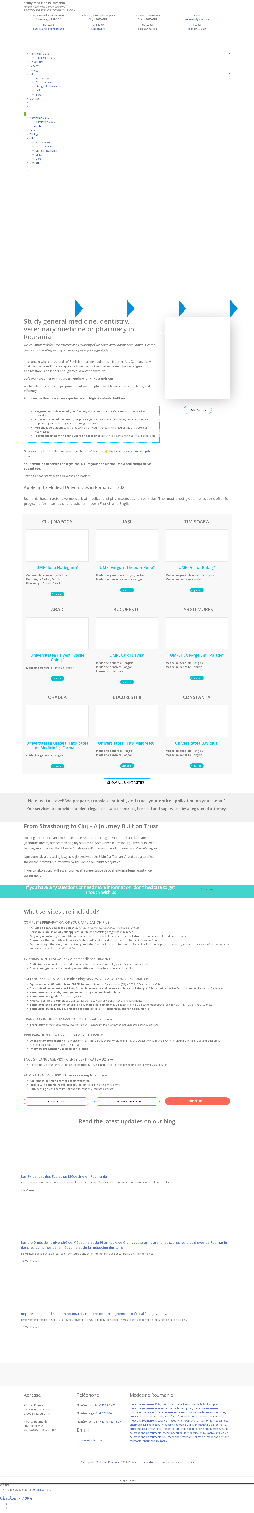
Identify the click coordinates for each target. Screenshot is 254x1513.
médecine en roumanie (211, 1412)
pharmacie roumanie (155, 1441)
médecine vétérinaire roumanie (186, 1437)
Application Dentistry (99, 334)
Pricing (34, 70)
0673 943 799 (57, 29)
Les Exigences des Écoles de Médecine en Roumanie (64, 1176)
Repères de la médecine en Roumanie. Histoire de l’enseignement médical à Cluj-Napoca (94, 1313)
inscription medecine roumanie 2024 (184, 1404)
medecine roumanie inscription (173, 1408)
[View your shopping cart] (31, 102)
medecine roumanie (206, 1408)
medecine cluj (171, 1428)
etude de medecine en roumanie (200, 1428)
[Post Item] (63, 1152)
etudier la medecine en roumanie (149, 1416)
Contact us (197, 409)
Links (39, 90)
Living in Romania (46, 86)
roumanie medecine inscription (148, 1412)
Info (32, 74)
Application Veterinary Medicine (152, 334)
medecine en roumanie (182, 1412)
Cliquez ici (57, 594)
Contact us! (207, 889)
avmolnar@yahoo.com (197, 19)
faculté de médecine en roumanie (175, 1420)
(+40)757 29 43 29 (110, 1421)
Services (35, 66)
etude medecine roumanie (145, 1428)
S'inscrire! (195, 1101)
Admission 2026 (45, 58)
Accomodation (44, 82)
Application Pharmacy (203, 334)
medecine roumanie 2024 (145, 1404)
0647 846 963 (40, 29)
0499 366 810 (98, 29)
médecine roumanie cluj (176, 1424)
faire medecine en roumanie (209, 1424)
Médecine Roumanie (108, 1462)
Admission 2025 (39, 53)
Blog (38, 94)
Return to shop (42, 1489)
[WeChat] (25, 114)
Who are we (43, 78)
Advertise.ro (150, 1462)
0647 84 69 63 (106, 1405)
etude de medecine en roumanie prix (198, 1433)
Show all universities (126, 782)
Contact (34, 98)
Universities (37, 62)
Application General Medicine (46, 334)
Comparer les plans (127, 1101)
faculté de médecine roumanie (189, 1416)
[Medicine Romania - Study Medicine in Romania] (91, 39)
